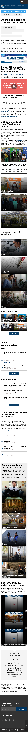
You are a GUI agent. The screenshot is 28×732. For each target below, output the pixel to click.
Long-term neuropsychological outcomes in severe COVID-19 (6, 320)
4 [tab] (12, 103)
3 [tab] (9, 103)
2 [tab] (7, 103)
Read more (14, 333)
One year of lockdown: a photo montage (9, 527)
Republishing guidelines (14, 730)
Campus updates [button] (6, 11)
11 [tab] (8, 171)
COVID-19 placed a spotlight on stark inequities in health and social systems (15, 398)
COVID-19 (3, 254)
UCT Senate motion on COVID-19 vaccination (14, 454)
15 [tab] (19, 171)
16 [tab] (22, 171)
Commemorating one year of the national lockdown (11, 543)
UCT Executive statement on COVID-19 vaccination (13, 440)
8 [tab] (24, 103)
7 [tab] (21, 103)
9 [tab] (25, 169)
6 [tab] (18, 103)
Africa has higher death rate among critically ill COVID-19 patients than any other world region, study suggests (15, 384)
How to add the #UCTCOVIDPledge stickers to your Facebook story (13, 644)
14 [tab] (17, 171)
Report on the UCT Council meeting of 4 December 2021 (15, 358)
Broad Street (19, 140)
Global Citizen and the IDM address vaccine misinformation (13, 96)
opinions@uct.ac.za (8, 430)
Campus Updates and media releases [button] (11, 30)
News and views (6, 33)
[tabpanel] (14, 90)
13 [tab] (14, 171)
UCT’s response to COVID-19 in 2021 (11, 14)
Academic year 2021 (5, 271)
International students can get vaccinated (20, 320)
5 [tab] (15, 103)
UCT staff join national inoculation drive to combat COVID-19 (12, 208)
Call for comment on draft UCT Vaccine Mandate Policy (15, 353)
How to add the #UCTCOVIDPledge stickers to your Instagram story (13, 609)
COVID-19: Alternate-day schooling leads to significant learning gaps (6, 328)
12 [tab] (11, 171)
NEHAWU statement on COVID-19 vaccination (14, 434)
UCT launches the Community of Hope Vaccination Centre (14, 164)
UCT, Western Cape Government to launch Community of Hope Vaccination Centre (12, 225)
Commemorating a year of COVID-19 (11, 36)
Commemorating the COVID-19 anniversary (10, 494)
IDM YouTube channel (6, 116)
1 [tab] (4, 103)
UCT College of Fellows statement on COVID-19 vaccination (15, 447)
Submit (21, 709)
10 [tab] (5, 171)
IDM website (14, 116)
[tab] (14, 333)
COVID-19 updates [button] (19, 11)
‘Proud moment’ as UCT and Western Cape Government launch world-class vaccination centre (13, 191)
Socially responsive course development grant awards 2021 (14, 366)
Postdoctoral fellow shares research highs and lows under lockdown (12, 576)
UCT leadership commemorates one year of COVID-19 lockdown (13, 511)
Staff (2, 306)
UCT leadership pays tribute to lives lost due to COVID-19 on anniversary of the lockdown (15, 391)
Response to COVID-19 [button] (8, 27)
